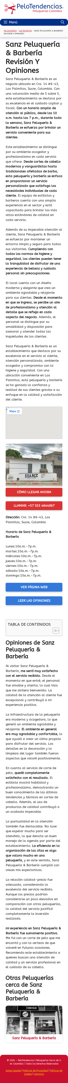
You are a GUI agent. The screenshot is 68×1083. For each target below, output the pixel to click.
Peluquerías (10, 31)
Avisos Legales (13, 1070)
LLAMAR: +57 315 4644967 (34, 505)
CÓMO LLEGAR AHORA (34, 492)
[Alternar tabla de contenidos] (54, 630)
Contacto (39, 1074)
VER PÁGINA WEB (34, 587)
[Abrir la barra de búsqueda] (62, 22)
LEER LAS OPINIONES (34, 600)
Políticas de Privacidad (35, 1070)
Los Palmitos (25, 31)
